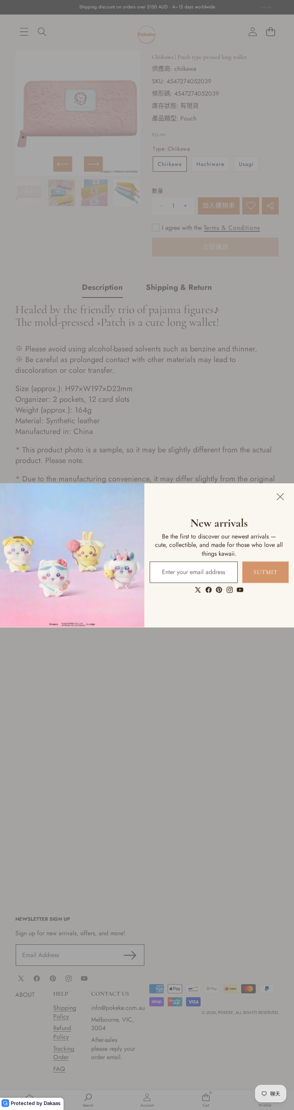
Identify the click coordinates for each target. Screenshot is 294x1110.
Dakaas (52, 1103)
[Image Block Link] (72, 555)
